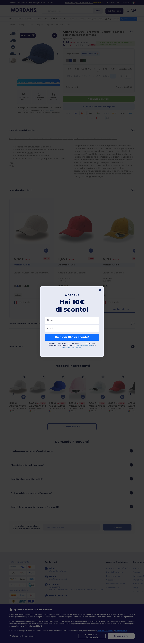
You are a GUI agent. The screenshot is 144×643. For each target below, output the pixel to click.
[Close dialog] (100, 290)
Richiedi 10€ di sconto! (72, 337)
